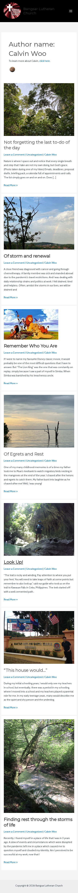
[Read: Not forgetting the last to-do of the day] (39, 109)
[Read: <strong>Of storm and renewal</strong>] (39, 222)
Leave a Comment (14, 154)
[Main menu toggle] (71, 11)
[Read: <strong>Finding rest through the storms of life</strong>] (39, 765)
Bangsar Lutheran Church (38, 11)
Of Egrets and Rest (24, 454)
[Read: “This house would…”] (39, 637)
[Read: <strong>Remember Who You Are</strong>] (31, 324)
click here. (44, 60)
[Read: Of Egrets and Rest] (39, 420)
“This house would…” (25, 670)
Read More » (11, 185)
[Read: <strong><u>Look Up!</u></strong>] (39, 529)
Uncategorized (34, 154)
